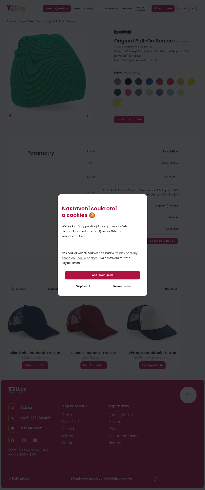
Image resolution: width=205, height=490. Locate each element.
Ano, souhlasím (102, 275)
